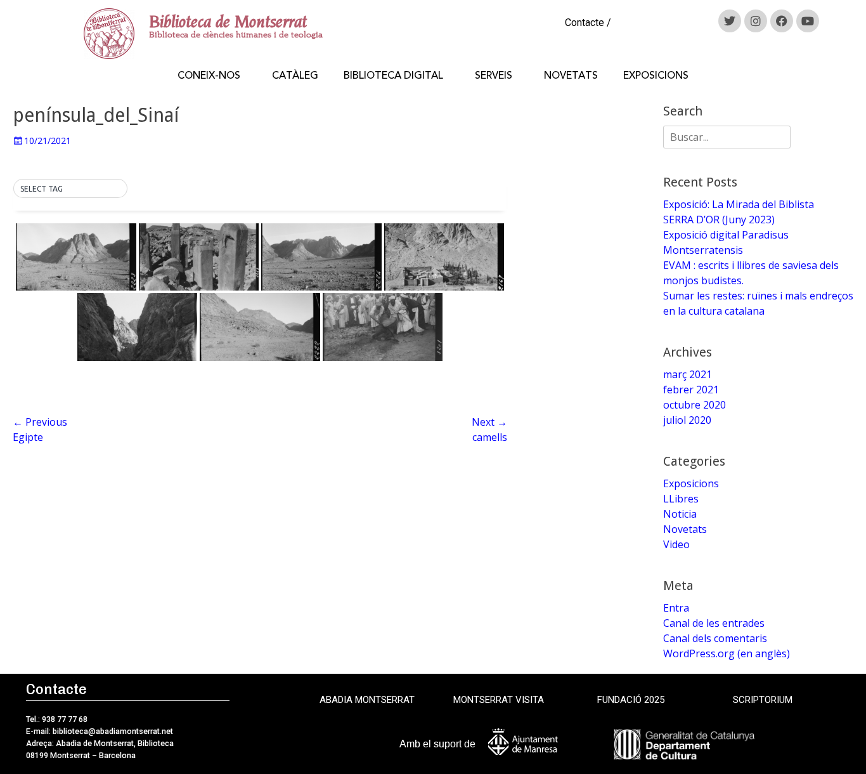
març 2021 (687, 374)
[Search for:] (727, 137)
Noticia (680, 514)
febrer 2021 (691, 390)
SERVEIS (493, 75)
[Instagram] (755, 21)
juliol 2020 (687, 420)
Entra (676, 608)
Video (676, 544)
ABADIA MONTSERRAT (367, 699)
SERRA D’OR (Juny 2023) (719, 219)
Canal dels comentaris (715, 638)
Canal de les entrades (714, 623)
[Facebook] (781, 21)
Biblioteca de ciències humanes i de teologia (236, 34)
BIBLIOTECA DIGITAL (393, 75)
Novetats (685, 529)
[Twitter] (729, 21)
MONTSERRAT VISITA (498, 699)
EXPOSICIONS (655, 75)
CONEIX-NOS (209, 75)
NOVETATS (571, 75)
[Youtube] (807, 21)
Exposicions (691, 483)
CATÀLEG (295, 75)
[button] (70, 189)
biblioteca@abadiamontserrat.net (112, 731)
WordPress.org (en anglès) (726, 653)
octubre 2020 (694, 405)
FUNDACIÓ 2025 (630, 699)
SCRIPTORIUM (762, 699)
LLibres (681, 499)
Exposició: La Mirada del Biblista (738, 204)
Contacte (584, 22)
